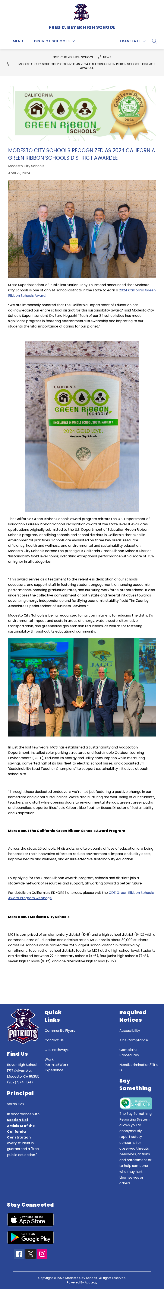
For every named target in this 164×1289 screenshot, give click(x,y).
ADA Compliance (133, 1040)
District (42, 41)
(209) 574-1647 (20, 1082)
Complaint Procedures (129, 1052)
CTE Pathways (57, 1049)
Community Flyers (60, 1030)
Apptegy (91, 1282)
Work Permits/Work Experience (56, 1065)
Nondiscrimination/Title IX (138, 1067)
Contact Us (54, 1040)
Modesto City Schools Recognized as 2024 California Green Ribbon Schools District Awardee (87, 66)
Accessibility (129, 1030)
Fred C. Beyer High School (73, 57)
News (107, 57)
